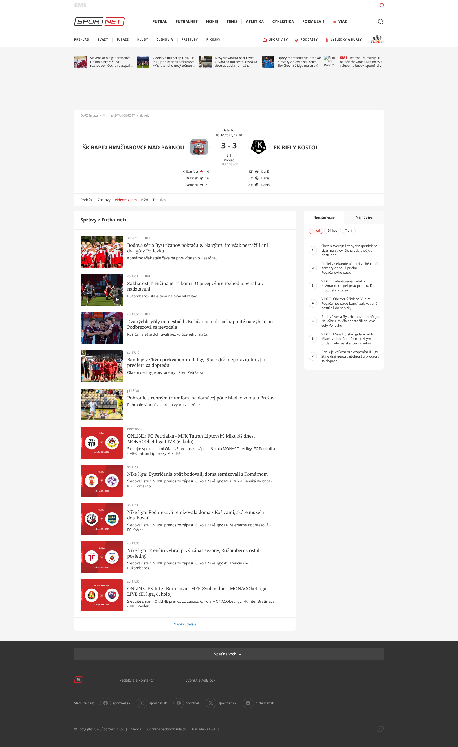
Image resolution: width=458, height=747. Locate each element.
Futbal (160, 21)
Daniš (265, 171)
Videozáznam (126, 199)
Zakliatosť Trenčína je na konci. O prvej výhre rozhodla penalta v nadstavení (195, 286)
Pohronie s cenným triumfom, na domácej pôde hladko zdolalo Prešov (200, 398)
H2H (144, 199)
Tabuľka (159, 199)
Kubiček (192, 178)
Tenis (232, 21)
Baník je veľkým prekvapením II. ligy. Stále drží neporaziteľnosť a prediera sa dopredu (196, 362)
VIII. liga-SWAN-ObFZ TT (119, 116)
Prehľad (87, 199)
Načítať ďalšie (185, 624)
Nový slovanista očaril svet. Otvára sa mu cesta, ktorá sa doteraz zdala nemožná (236, 62)
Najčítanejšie (324, 217)
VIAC (342, 21)
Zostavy (104, 199)
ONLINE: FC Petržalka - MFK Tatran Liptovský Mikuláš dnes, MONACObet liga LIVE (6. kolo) (191, 438)
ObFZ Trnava (89, 116)
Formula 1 (313, 21)
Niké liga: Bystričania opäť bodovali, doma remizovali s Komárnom (197, 474)
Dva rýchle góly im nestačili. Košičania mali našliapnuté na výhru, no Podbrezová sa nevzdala (200, 324)
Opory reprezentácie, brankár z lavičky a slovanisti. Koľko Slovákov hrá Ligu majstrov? (299, 62)
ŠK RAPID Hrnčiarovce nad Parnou (133, 147)
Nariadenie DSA (203, 729)
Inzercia (135, 729)
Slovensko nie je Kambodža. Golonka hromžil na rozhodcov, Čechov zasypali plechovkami (110, 62)
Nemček (192, 185)
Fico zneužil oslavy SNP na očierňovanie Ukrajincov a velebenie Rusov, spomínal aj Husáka (361, 62)
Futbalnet (187, 21)
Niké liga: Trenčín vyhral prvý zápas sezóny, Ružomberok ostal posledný (193, 553)
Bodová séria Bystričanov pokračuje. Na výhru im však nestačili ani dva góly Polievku (197, 248)
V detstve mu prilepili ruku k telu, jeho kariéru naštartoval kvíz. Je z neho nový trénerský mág (174, 62)
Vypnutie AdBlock (200, 680)
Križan (187, 171)
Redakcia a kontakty (136, 680)
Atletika (255, 21)
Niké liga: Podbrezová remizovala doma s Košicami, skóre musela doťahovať (195, 515)
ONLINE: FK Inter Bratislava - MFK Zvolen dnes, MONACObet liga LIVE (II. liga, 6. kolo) (196, 591)
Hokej (212, 21)
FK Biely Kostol (296, 147)
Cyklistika (283, 21)
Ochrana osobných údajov (166, 729)
